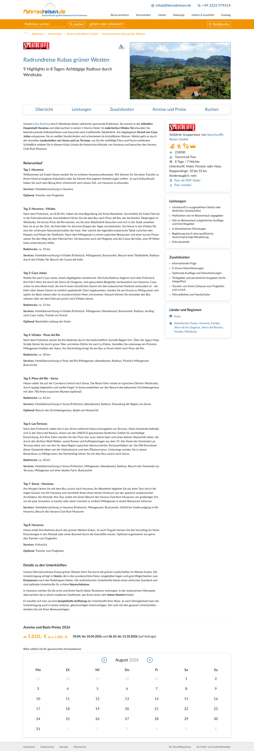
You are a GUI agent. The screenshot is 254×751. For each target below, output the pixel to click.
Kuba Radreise (41, 124)
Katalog (226, 15)
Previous (132, 71)
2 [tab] (228, 97)
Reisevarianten (120, 15)
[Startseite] (25, 34)
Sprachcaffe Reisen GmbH (82, 34)
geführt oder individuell (105, 24)
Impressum (29, 747)
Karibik (215, 323)
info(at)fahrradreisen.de (173, 5)
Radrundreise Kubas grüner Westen (123, 34)
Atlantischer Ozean (185, 323)
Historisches (79, 747)
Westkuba (190, 331)
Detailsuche (221, 24)
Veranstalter (143, 15)
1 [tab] (225, 97)
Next (228, 71)
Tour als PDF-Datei (187, 180)
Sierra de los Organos (187, 327)
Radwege (179, 15)
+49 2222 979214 (216, 5)
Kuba (177, 316)
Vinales (178, 331)
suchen (79, 24)
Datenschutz (47, 747)
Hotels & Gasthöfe (203, 15)
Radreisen (38, 34)
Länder (162, 15)
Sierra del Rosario (212, 327)
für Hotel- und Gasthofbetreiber (214, 747)
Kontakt (64, 747)
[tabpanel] (180, 70)
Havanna (204, 323)
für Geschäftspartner (180, 747)
